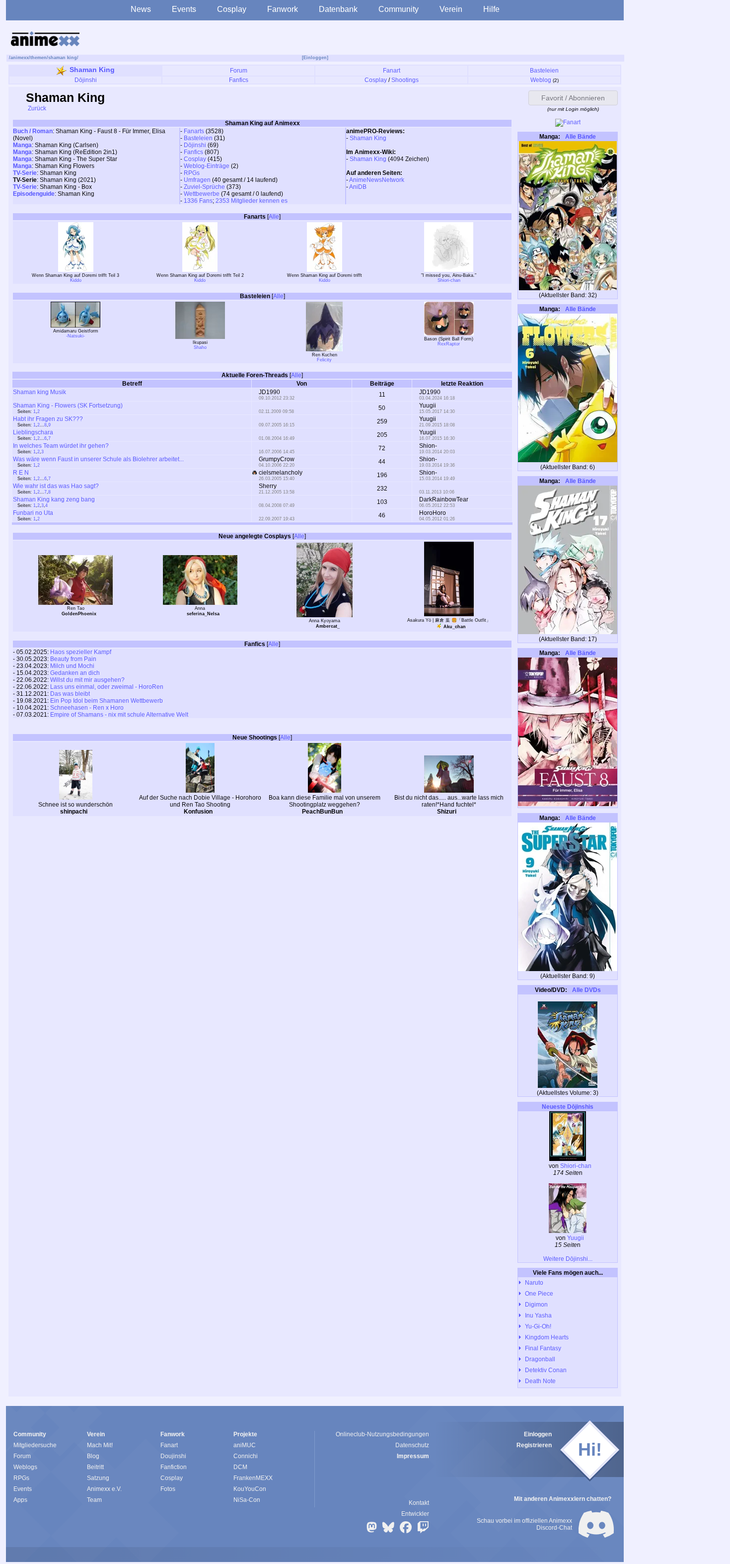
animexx (19, 57)
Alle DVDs (586, 990)
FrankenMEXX (253, 1478)
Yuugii (575, 1238)
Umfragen (197, 179)
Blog (93, 1456)
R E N (21, 472)
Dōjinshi (85, 80)
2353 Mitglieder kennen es (252, 200)
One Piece (539, 1293)
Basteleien (544, 70)
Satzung (98, 1478)
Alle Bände (580, 136)
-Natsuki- (75, 335)
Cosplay (231, 9)
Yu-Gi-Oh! (538, 1326)
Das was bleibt (70, 693)
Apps (20, 1499)
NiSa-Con (246, 1499)
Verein (450, 9)
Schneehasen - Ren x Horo (87, 707)
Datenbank (338, 9)
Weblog (540, 80)
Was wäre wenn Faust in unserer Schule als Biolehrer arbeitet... (98, 459)
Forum (238, 70)
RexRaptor (449, 343)
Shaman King (92, 70)
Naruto (534, 1282)
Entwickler (415, 1513)
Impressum (413, 1456)
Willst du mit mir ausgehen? (87, 679)
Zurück (36, 108)
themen (38, 57)
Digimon (536, 1304)
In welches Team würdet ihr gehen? (61, 445)
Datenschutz (412, 1445)
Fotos (167, 1488)
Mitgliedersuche (35, 1445)
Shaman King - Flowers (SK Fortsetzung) (68, 405)
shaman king (62, 57)
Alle (274, 216)
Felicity (324, 359)
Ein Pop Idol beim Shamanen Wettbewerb (106, 700)
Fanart (391, 70)
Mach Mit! (100, 1445)
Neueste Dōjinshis (567, 1106)
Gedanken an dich (75, 672)
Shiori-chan (449, 280)
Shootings (405, 80)
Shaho (200, 347)
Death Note (540, 1381)
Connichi (245, 1456)
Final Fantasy (543, 1348)
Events (184, 9)
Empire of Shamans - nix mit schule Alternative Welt (119, 714)
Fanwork (282, 9)
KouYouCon (249, 1488)
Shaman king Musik (39, 392)
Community (398, 9)
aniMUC (244, 1445)
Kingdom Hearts (547, 1337)
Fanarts (194, 131)
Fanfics (238, 80)
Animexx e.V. (104, 1488)
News (141, 9)
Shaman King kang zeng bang (54, 499)
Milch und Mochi (72, 665)
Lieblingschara (33, 432)
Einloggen (538, 1434)
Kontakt (419, 1502)
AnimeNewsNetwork (376, 179)
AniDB (357, 186)
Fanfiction (173, 1467)
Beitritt (95, 1467)
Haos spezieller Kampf (80, 652)
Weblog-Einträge (206, 166)
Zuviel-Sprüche (204, 186)
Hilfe (491, 9)
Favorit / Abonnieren (573, 98)
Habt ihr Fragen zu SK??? (48, 418)
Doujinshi (173, 1456)
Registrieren (534, 1445)
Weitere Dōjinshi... (567, 1258)
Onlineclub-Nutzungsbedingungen (382, 1434)
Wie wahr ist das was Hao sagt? (56, 486)
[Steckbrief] (94, 812)
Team (94, 1499)
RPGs (192, 172)
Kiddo (75, 280)
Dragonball (540, 1359)
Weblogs (25, 1467)
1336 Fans (198, 200)
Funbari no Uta (33, 512)
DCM (240, 1467)
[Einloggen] (315, 57)
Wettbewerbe (201, 193)
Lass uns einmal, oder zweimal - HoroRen (106, 686)
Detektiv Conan (546, 1370)
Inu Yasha (538, 1315)
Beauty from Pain (73, 659)
